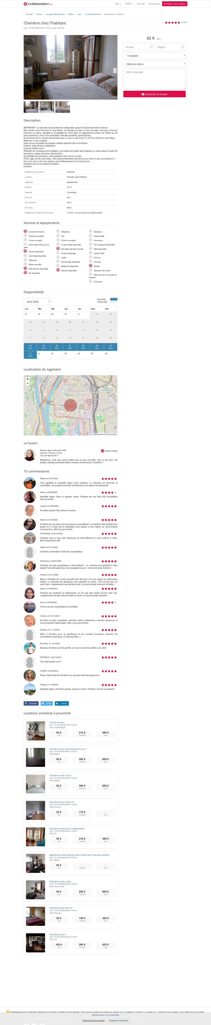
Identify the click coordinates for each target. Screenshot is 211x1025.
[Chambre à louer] (35, 730)
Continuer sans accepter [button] (94, 1020)
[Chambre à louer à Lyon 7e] (35, 810)
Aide (117, 3)
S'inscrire (141, 3)
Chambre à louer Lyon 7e (60, 907)
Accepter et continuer (118, 1020)
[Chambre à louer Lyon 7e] (35, 916)
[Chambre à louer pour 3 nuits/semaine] (35, 836)
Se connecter (154, 3)
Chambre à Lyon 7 (57, 934)
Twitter (48, 703)
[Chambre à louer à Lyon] (35, 783)
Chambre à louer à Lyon (60, 775)
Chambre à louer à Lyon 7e (61, 801)
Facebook (33, 703)
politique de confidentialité (108, 1015)
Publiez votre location (175, 3)
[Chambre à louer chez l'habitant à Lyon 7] (35, 757)
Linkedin (63, 703)
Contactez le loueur (155, 94)
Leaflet (94, 434)
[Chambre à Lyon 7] (35, 942)
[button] (159, 38)
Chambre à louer (57, 722)
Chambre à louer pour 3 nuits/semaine (66, 828)
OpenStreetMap (111, 434)
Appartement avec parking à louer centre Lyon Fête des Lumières (79, 854)
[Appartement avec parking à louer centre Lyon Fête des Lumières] (35, 863)
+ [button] (28, 379)
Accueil (29, 14)
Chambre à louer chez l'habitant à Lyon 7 (68, 748)
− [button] (28, 383)
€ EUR (128, 3)
